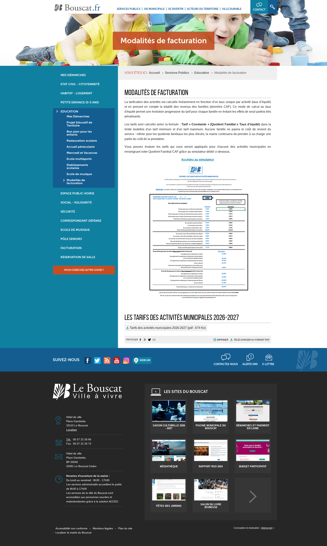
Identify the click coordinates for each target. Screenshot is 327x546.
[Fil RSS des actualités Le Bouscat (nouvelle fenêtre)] (107, 360)
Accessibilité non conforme (71, 528)
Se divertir (175, 8)
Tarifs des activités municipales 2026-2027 (168, 327)
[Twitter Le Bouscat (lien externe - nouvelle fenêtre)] (97, 360)
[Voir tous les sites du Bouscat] (253, 496)
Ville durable (231, 8)
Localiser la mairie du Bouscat (73, 532)
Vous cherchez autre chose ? (84, 270)
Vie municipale (154, 8)
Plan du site (125, 528)
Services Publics (128, 8)
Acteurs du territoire (202, 8)
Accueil (154, 72)
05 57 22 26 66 (82, 439)
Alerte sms (250, 364)
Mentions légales (103, 528)
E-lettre (268, 364)
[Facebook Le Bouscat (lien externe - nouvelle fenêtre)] (87, 360)
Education (201, 72)
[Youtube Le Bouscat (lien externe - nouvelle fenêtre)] (116, 360)
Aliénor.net (266, 528)
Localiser (71, 429)
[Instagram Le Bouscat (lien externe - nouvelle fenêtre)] (126, 360)
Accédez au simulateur (197, 159)
